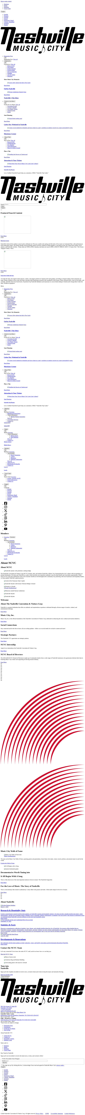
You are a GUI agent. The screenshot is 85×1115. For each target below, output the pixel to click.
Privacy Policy (39, 1113)
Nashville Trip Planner (9, 169)
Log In (5, 470)
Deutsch (6, 16)
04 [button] (1, 668)
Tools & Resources (12, 415)
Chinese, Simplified (9, 22)
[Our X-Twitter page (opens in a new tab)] (5, 511)
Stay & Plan (7, 137)
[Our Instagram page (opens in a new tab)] (5, 508)
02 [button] (1, 665)
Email (3, 1060)
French (6, 19)
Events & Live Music (10, 101)
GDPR (47, 1113)
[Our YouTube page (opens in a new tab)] (5, 530)
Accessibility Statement (57, 1113)
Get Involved (11, 453)
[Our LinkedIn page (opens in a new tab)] (5, 522)
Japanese (6, 23)
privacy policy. (60, 1065)
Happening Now (8, 56)
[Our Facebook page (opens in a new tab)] (5, 504)
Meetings (7, 408)
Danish (6, 25)
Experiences (8, 61)
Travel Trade (8, 473)
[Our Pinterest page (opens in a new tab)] (5, 526)
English (3, 11)
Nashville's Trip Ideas (11, 98)
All (5, 57)
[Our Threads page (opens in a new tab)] (5, 519)
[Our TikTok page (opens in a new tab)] (5, 515)
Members (7, 448)
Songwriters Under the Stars (7, 275)
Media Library (7, 445)
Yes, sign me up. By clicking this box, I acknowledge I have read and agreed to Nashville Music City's (33, 1065)
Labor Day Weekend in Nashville (15, 124)
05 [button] (1, 669)
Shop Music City (21, 1012)
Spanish (6, 17)
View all (15, 59)
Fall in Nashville (9, 89)
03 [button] (1, 666)
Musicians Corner (10, 134)
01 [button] (1, 663)
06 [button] (1, 671)
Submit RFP (7, 426)
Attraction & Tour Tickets (13, 160)
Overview (11, 412)
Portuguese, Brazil (9, 20)
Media (6, 429)
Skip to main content (6, 1)
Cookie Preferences (69, 1113)
